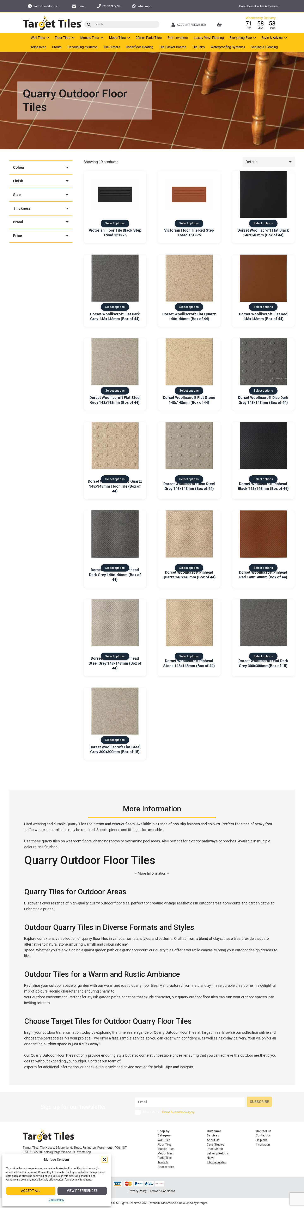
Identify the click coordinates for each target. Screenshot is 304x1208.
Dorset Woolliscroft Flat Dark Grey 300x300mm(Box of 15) (263, 663)
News (210, 1158)
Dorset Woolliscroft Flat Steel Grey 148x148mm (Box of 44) (115, 399)
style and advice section (127, 1067)
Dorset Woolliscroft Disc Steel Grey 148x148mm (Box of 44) (189, 486)
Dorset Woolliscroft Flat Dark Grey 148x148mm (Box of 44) (115, 316)
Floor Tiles (164, 1144)
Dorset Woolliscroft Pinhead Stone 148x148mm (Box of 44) (189, 663)
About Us (213, 1140)
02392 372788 (32, 1152)
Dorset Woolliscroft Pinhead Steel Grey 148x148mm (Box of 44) (115, 663)
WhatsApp (84, 1152)
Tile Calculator (216, 1162)
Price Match (215, 1149)
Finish (18, 181)
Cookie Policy (56, 1199)
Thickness (22, 208)
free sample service (128, 1038)
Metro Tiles (165, 1153)
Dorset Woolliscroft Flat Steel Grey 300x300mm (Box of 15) (115, 749)
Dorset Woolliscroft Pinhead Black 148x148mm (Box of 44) (263, 486)
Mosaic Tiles (166, 1149)
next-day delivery (232, 1038)
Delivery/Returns (218, 1153)
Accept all (31, 1191)
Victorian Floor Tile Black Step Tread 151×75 (115, 232)
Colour (19, 167)
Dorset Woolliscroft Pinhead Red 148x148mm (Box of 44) (263, 574)
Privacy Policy (138, 1191)
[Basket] (225, 25)
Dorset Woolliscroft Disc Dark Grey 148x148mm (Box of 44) (263, 399)
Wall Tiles (164, 1140)
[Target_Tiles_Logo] (52, 23)
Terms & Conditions (162, 1191)
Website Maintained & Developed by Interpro (179, 1203)
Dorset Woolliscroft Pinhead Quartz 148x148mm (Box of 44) (189, 574)
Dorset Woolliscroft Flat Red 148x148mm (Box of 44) (263, 316)
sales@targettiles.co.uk (59, 1152)
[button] (105, 1160)
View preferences (82, 1191)
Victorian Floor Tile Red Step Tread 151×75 (189, 232)
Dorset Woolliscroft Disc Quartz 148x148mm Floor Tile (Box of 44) (115, 486)
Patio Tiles (165, 1158)
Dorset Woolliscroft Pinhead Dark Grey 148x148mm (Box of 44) (115, 575)
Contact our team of (104, 1061)
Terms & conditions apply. (178, 1112)
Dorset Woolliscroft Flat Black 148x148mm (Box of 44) (263, 232)
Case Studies (215, 1144)
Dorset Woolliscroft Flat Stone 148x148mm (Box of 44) (189, 399)
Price (17, 235)
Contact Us (263, 1135)
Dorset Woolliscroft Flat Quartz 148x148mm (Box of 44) (189, 316)
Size (17, 195)
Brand (18, 222)
